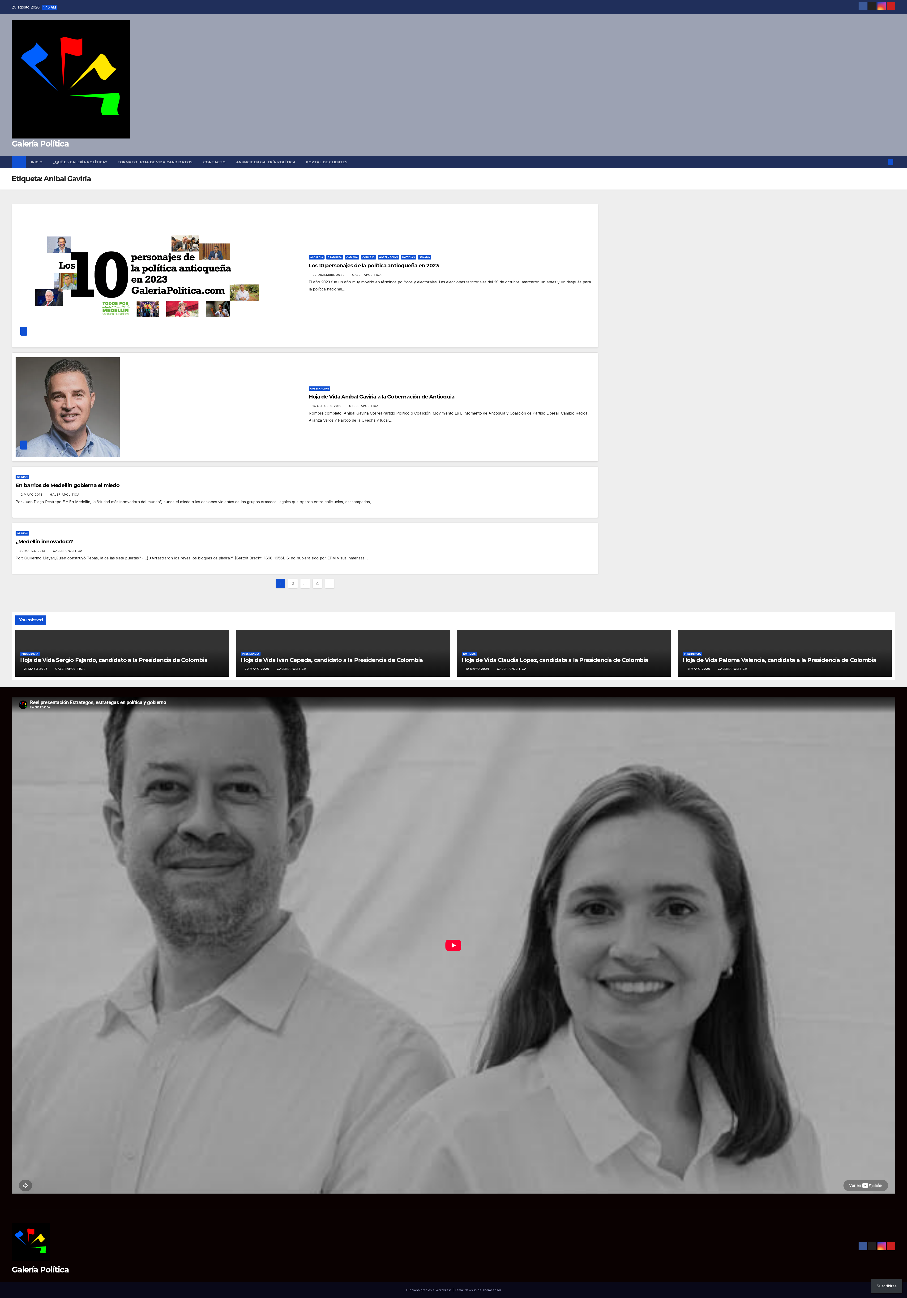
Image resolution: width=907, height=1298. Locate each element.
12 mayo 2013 (31, 494)
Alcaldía (316, 257)
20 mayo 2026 (257, 669)
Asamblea (335, 257)
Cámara (352, 257)
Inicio (37, 162)
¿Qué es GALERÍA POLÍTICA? (80, 162)
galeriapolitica (367, 275)
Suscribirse (887, 1286)
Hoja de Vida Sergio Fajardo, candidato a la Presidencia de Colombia (114, 660)
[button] (882, 162)
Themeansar (491, 1290)
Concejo (368, 257)
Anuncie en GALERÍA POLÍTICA (266, 162)
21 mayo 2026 (36, 669)
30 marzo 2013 (32, 551)
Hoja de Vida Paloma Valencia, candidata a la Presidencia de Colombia (779, 660)
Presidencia (29, 653)
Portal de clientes (326, 162)
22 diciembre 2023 (329, 275)
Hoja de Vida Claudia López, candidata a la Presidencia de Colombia (555, 660)
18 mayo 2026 (698, 669)
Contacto (214, 162)
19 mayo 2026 (478, 669)
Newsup (471, 1290)
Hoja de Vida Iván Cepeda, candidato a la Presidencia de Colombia (332, 660)
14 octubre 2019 (327, 406)
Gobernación (388, 257)
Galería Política (40, 144)
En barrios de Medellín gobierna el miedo (68, 485)
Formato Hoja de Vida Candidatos (155, 162)
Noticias (408, 257)
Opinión (22, 477)
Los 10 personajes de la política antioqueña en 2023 (374, 265)
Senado (424, 257)
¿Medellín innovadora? (44, 541)
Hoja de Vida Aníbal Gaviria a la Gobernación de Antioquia (381, 397)
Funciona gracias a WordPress (429, 1290)
